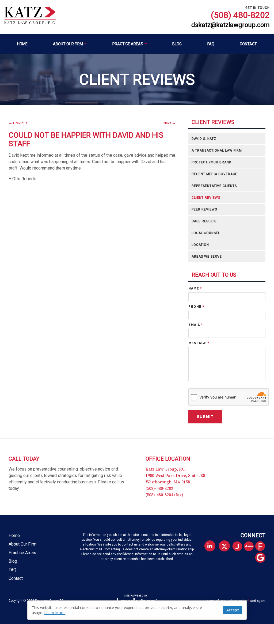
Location (200, 245)
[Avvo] (251, 546)
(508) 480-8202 (240, 15)
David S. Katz (204, 139)
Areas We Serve (207, 256)
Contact (248, 44)
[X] (224, 545)
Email (195, 325)
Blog (177, 44)
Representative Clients (214, 186)
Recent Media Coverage (214, 174)
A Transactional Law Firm (217, 150)
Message (198, 343)
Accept (232, 609)
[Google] (262, 558)
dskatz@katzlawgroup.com (230, 25)
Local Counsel (206, 233)
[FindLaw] (262, 546)
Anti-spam (257, 601)
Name (195, 288)
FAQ (210, 44)
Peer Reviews (204, 209)
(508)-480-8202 (159, 488)
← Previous (18, 123)
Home (22, 44)
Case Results (204, 221)
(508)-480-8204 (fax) (164, 495)
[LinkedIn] (210, 545)
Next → (169, 123)
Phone (196, 307)
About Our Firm (68, 44)
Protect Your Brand (211, 162)
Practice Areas (127, 44)
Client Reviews (213, 122)
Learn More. (54, 612)
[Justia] (239, 546)
